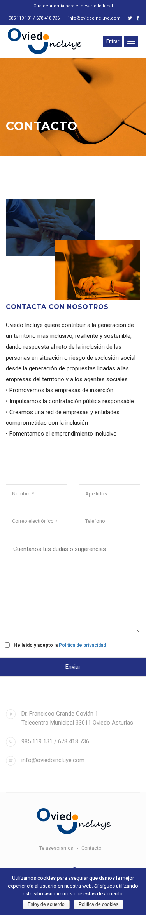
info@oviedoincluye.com (94, 18)
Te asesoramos (56, 848)
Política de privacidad (82, 645)
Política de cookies (98, 904)
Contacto (91, 848)
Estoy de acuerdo (46, 904)
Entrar (112, 41)
